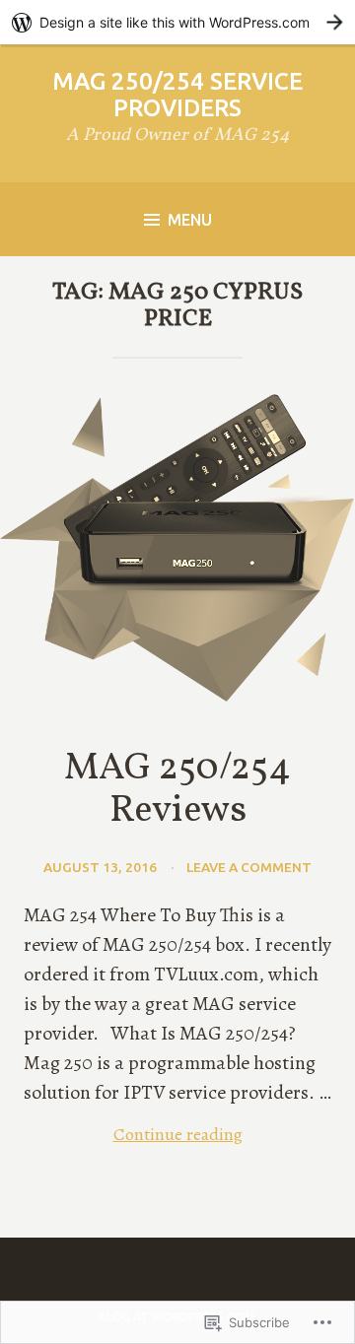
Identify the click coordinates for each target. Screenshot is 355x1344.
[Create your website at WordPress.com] (177, 22)
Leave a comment (249, 867)
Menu (190, 220)
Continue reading (133, 1134)
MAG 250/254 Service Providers (177, 94)
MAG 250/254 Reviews (177, 790)
